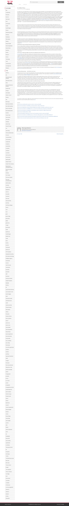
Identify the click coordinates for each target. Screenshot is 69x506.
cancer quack (8, 117)
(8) (43, 79)
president (7, 376)
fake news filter (8, 200)
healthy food (8, 236)
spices (7, 431)
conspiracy (7, 143)
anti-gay (7, 90)
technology (8, 453)
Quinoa (7, 400)
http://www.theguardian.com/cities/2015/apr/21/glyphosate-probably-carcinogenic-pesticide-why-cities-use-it (35, 107)
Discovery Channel (9, 177)
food (6, 209)
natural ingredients (9, 329)
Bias (6, 10)
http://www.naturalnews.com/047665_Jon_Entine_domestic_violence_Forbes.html (31, 105)
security (7, 422)
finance (7, 207)
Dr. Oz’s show (57, 67)
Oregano (7, 360)
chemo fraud (8, 123)
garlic (7, 213)
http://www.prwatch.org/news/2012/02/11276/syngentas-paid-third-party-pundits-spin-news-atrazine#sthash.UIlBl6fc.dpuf (38, 116)
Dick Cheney (8, 175)
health (7, 229)
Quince (7, 398)
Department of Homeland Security (9, 167)
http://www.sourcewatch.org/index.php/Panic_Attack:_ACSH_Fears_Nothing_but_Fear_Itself (33, 117)
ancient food (8, 88)
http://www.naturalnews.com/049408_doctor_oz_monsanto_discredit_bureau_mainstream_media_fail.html (35, 108)
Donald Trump (8, 187)
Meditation (8, 36)
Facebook (7, 196)
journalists (7, 271)
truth (6, 476)
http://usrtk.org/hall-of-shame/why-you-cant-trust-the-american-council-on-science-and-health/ (33, 113)
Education (7, 14)
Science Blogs (8, 416)
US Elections (8, 484)
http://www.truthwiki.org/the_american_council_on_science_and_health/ (29, 104)
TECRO (7, 456)
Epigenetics (8, 189)
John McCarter (8, 265)
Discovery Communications (9, 180)
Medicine (7, 34)
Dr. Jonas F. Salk (19, 133)
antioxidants (8, 92)
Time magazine (8, 469)
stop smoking (8, 440)
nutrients (7, 349)
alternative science (9, 80)
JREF (6, 273)
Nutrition (7, 50)
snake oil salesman (9, 429)
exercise (7, 191)
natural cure (8, 322)
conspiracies (8, 141)
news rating (8, 342)
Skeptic (7, 427)
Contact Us (25, 4)
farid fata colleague (9, 205)
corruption (7, 148)
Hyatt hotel (8, 247)
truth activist (8, 478)
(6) (21, 68)
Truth (7, 61)
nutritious (7, 353)
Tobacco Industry (9, 471)
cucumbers (8, 152)
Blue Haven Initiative (9, 103)
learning (7, 285)
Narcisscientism (8, 318)
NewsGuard (8, 345)
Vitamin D (7, 489)
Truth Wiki (7, 480)
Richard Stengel (8, 409)
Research (7, 54)
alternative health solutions (9, 78)
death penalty (8, 159)
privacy (7, 378)
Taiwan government (9, 447)
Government (8, 23)
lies (6, 287)
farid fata (7, 202)
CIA (6, 128)
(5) (40, 60)
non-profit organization (10, 347)
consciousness (8, 139)
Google (7, 225)
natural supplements (9, 333)
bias (6, 99)
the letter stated (27, 62)
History (7, 30)
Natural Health (8, 43)
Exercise (7, 16)
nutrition (7, 351)
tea (6, 449)
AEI (6, 74)
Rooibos (7, 411)
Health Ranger (8, 233)
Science (7, 56)
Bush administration (9, 110)
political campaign (9, 369)
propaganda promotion (10, 387)
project (7, 382)
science (7, 413)
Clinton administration (9, 132)
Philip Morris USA (9, 367)
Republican (8, 402)
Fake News (8, 19)
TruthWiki (7, 482)
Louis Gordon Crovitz (9, 291)
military (7, 311)
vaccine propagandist (9, 487)
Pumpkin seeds (8, 396)
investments (8, 260)
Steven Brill (8, 438)
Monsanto (7, 313)
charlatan (7, 121)
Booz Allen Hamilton (9, 106)
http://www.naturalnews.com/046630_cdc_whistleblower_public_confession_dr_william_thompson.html (34, 110)
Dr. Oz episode (19, 58)
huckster (7, 245)
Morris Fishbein (27, 74)
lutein (7, 296)
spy (6, 433)
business (7, 112)
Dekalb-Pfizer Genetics (10, 163)
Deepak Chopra (8, 161)
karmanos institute (9, 278)
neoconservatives (9, 336)
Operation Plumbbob (9, 356)
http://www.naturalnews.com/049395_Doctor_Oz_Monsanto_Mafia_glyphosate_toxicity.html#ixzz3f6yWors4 (35, 114)
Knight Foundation (9, 280)
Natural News (8, 331)
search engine (8, 420)
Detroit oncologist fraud (9, 170)
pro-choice (7, 380)
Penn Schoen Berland (9, 365)
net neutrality (8, 338)
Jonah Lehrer (8, 267)
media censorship (9, 305)
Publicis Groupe (8, 393)
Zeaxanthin (8, 498)
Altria (7, 82)
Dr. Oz (52, 63)
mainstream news (9, 300)
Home (20, 4)
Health (7, 25)
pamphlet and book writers (45, 19)
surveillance (8, 444)
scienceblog (8, 418)
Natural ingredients (9, 45)
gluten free (7, 222)
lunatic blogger (8, 293)
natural (7, 320)
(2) (30, 28)
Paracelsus (7, 362)
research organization (9, 407)
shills (6, 425)
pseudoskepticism (9, 389)
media (7, 302)
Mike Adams (8, 39)
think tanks (8, 462)
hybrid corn (8, 249)
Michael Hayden (8, 307)
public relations (8, 391)
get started (8, 218)
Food (6, 21)
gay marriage (8, 216)
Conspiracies (8, 12)
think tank (7, 460)
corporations (8, 146)
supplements (8, 442)
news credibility (8, 340)
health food (8, 231)
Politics (7, 52)
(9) (40, 86)
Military (7, 41)
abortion (7, 72)
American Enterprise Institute (9, 86)
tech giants (7, 451)
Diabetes (7, 172)
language (7, 282)
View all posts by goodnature (27, 130)
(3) (21, 42)
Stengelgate (8, 436)
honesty (7, 242)
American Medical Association (57, 73)
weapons (7, 493)
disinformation (8, 182)
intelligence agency (9, 258)
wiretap (7, 496)
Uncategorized (8, 65)
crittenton (7, 150)
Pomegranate (8, 373)
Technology (8, 59)
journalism (7, 269)
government (8, 227)
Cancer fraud (8, 115)
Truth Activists (8, 63)
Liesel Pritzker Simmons (10, 289)
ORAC (7, 358)
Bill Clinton (8, 101)
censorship (7, 119)
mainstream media (9, 298)
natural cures (8, 325)
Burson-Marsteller (9, 108)
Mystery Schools (9, 316)
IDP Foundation (8, 251)
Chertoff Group (8, 126)
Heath (7, 238)
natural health (8, 327)
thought (7, 467)
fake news (7, 198)
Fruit (6, 211)
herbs (7, 240)
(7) (42, 79)
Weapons (7, 67)
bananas (7, 97)
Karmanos (7, 276)
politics (7, 371)
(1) (25, 14)
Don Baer (7, 185)
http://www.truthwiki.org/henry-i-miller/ (24, 111)
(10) (34, 99)
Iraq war (7, 262)
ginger (7, 220)
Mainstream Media (9, 32)
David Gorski (8, 157)
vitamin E (7, 491)
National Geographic (60, 133)
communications (8, 137)
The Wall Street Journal (10, 458)
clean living (8, 130)
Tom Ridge (7, 473)
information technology (10, 256)
